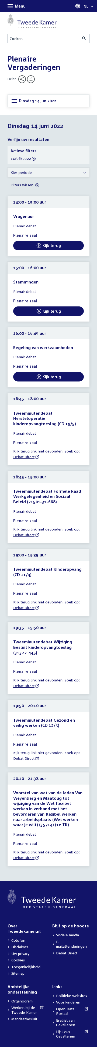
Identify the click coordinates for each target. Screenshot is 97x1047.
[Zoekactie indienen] (84, 38)
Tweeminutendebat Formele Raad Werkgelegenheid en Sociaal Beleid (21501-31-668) (47, 496)
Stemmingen (26, 281)
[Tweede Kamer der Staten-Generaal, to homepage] (32, 21)
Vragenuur (23, 216)
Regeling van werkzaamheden (43, 347)
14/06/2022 (21, 158)
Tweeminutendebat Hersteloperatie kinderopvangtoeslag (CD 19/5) (44, 418)
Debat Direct (23, 456)
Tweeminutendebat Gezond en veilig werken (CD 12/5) (44, 723)
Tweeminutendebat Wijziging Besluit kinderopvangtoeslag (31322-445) (42, 647)
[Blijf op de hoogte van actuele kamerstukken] (31, 79)
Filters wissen (22, 185)
